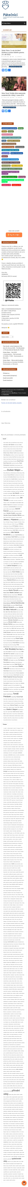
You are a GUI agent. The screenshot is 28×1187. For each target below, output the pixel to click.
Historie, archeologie (8, 147)
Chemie (4, 131)
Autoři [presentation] (4, 438)
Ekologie (10, 131)
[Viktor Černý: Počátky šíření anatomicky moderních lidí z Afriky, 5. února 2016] (14, 83)
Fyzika (4, 140)
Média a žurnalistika (16, 153)
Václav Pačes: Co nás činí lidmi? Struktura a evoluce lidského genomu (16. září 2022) (13, 52)
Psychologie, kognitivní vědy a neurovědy (10, 172)
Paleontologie (6, 165)
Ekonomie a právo (7, 134)
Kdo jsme (5, 358)
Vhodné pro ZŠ (16, 185)
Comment (19, 56)
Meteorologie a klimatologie (10, 159)
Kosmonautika (20, 147)
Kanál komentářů (8, 378)
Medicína (4, 156)
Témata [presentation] (5, 724)
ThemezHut (6, 394)
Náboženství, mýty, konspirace (11, 162)
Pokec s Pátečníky (17, 165)
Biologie (20, 128)
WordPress (14, 393)
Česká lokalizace (8, 380)
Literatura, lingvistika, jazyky (10, 150)
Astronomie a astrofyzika (9, 128)
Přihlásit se (6, 373)
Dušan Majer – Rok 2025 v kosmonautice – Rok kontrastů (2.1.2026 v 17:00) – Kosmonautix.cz (13, 354)
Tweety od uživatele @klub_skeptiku (11, 403)
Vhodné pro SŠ (6, 185)
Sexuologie (22, 177)
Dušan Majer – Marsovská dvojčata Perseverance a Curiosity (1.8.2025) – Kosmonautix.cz (13, 362)
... (15, 66)
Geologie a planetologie (9, 144)
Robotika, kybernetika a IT (9, 177)
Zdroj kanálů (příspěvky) (10, 375)
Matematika (5, 153)
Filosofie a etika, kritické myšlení (11, 137)
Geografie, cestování (13, 140)
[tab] (4, 438)
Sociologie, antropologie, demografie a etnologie (13, 181)
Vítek (13, 56)
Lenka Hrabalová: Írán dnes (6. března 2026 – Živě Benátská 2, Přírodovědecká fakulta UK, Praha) (13, 348)
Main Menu (7, 23)
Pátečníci (10, 15)
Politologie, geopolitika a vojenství (12, 169)
